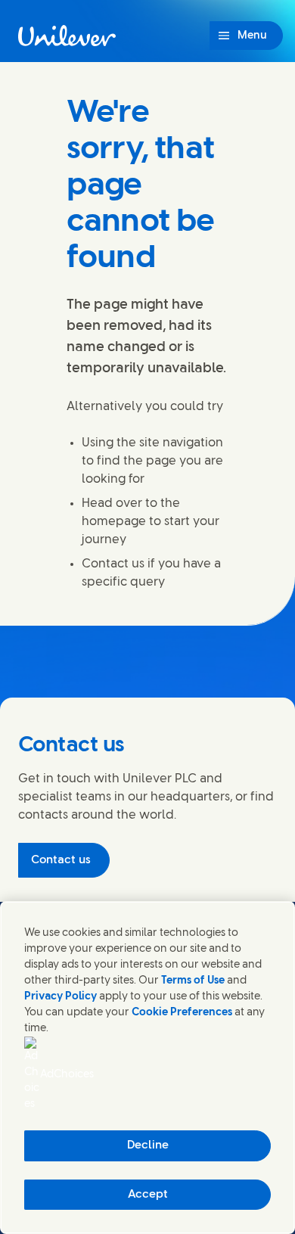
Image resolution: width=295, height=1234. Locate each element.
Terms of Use (193, 981)
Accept (148, 1195)
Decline (148, 1145)
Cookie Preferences (182, 1012)
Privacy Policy (60, 996)
